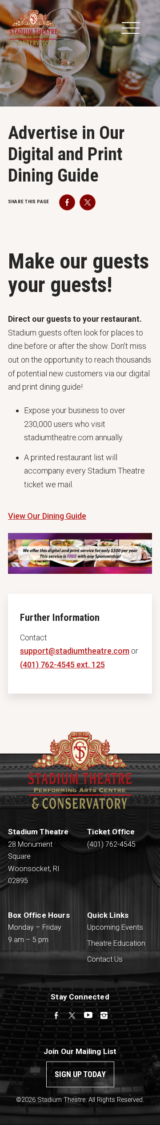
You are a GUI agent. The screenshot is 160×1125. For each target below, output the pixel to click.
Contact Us (105, 959)
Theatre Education (116, 943)
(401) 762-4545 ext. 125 (62, 664)
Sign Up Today (80, 1074)
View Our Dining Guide (47, 516)
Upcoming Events (115, 927)
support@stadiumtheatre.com (74, 650)
